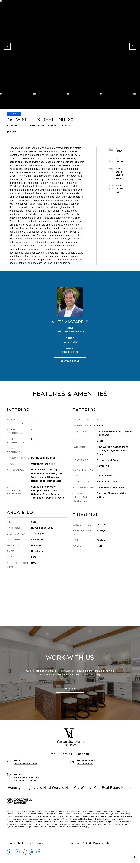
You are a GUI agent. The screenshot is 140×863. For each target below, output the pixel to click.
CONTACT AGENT (70, 361)
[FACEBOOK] (9, 852)
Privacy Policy (102, 843)
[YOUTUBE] (31, 852)
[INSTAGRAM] (17, 852)
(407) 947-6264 (70, 342)
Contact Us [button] (70, 689)
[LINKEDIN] (24, 852)
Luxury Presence (33, 843)
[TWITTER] (39, 852)
